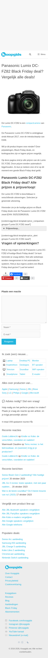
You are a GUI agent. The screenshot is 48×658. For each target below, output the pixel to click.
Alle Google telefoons (12, 524)
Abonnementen (12, 612)
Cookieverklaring (13, 584)
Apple (4, 389)
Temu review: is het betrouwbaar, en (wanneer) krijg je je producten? (22, 448)
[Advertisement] (24, 25)
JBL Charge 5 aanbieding (14, 546)
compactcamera (33, 123)
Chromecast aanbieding (13, 554)
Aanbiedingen (11, 604)
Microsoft (34, 393)
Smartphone (12, 374)
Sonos (23, 389)
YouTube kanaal (16, 631)
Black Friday (11, 608)
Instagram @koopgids (19, 624)
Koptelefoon (11, 365)
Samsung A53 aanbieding (14, 543)
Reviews (9, 597)
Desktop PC (24, 361)
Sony (4, 393)
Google (24, 393)
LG (10, 393)
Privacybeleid (11, 580)
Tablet (22, 374)
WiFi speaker (38, 369)
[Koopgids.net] (11, 54)
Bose (35, 389)
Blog (7, 600)
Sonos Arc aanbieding (12, 539)
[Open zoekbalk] (30, 54)
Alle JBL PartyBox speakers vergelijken (21, 513)
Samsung (13, 389)
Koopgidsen (10, 593)
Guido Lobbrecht (10, 436)
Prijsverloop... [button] (12, 228)
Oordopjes (24, 365)
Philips (16, 393)
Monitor (35, 361)
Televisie (10, 369)
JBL (29, 389)
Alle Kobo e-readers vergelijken (17, 517)
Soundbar (24, 369)
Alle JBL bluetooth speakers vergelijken (21, 510)
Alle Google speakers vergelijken (17, 521)
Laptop (9, 361)
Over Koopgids (12, 573)
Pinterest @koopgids (19, 628)
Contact (9, 577)
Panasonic (6, 126)
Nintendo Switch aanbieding (15, 557)
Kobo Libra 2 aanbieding (13, 550)
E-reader (36, 374)
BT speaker (37, 365)
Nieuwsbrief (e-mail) (18, 635)
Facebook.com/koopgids (20, 620)
